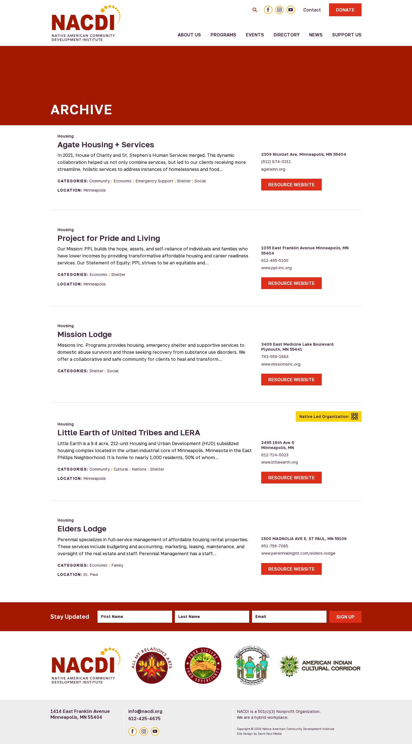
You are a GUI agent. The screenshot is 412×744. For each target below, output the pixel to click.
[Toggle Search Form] (255, 9)
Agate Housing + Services (105, 144)
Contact (312, 10)
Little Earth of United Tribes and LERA (128, 432)
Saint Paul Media (270, 733)
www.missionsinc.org (280, 364)
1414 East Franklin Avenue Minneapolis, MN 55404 (80, 714)
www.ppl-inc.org (276, 267)
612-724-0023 (274, 454)
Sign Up (345, 617)
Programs (223, 35)
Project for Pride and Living (108, 238)
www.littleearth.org (279, 462)
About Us (189, 35)
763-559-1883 (274, 356)
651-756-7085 (274, 545)
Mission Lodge (84, 334)
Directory (287, 35)
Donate (345, 10)
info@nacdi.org (145, 711)
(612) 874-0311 (276, 161)
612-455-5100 (274, 260)
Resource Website (291, 184)
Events (255, 35)
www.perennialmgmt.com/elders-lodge (298, 553)
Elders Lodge (82, 528)
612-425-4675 (144, 718)
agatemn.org (273, 169)
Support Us (347, 35)
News (316, 35)
